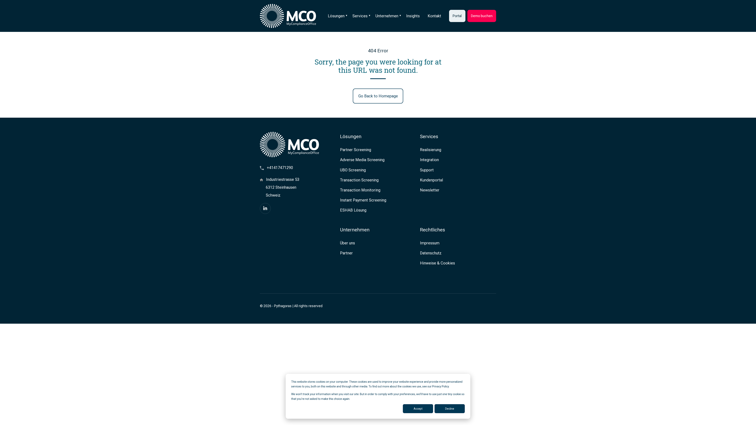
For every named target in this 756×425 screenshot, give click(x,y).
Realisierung (430, 149)
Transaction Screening (359, 180)
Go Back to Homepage (378, 96)
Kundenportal (431, 180)
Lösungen (336, 16)
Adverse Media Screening (362, 159)
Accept (418, 408)
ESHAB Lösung (353, 210)
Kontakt (434, 16)
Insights (413, 16)
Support (427, 170)
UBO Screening (353, 170)
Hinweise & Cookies (437, 263)
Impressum (429, 243)
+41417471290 (280, 167)
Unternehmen (386, 16)
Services (360, 16)
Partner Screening (355, 149)
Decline (449, 408)
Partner (346, 253)
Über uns (347, 243)
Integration (429, 159)
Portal (457, 16)
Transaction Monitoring (360, 190)
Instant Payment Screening (363, 200)
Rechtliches (432, 230)
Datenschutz (431, 253)
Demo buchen (482, 16)
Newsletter (429, 190)
